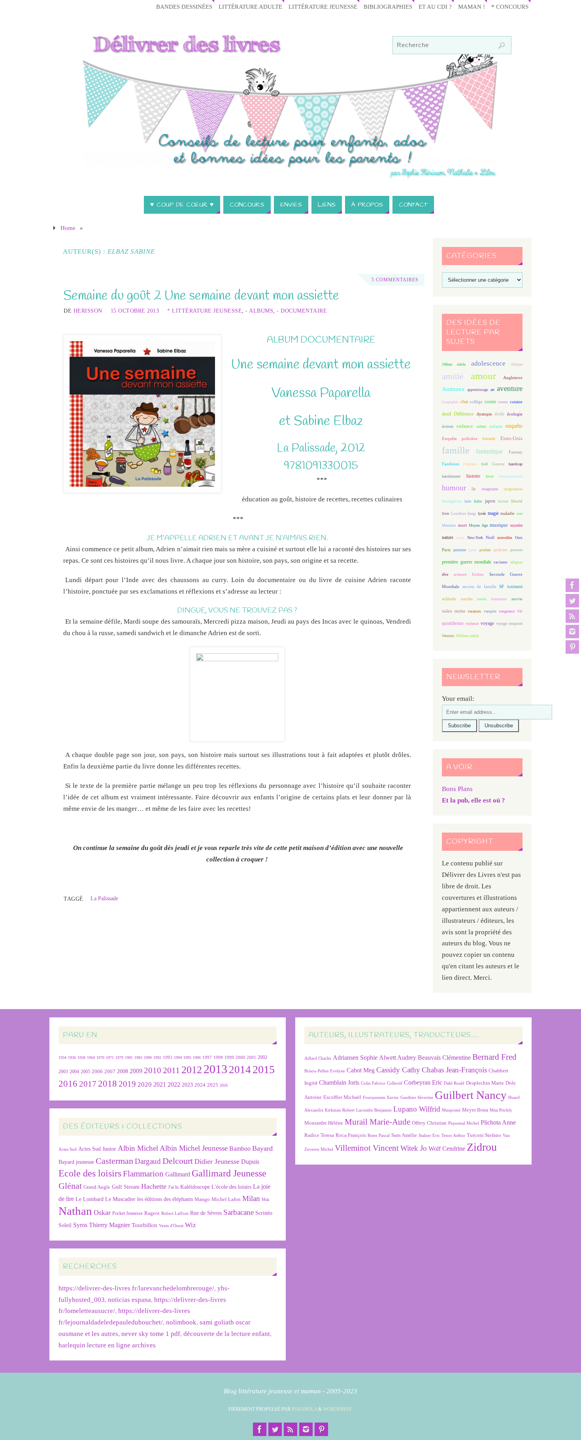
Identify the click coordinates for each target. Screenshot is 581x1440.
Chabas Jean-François (454, 1070)
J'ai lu (173, 1187)
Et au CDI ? (435, 6)
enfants (495, 426)
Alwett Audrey (397, 1057)
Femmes (470, 464)
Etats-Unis (511, 438)
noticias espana (129, 1299)
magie (493, 513)
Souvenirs (499, 599)
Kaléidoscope (195, 1187)
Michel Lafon (226, 1199)
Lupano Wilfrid (416, 1109)
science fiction (469, 574)
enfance (464, 426)
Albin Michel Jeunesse (194, 1148)
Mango (202, 1199)
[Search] (502, 45)
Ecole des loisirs (89, 1173)
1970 (100, 1057)
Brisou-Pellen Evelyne (324, 1071)
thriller (460, 611)
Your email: (458, 698)
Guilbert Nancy (471, 1095)
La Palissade (104, 898)
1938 (81, 1057)
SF (501, 586)
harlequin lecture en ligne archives (107, 1345)
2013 (215, 1069)
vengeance (507, 611)
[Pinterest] (572, 647)
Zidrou (482, 1147)
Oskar (102, 1212)
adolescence (488, 363)
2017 (87, 1084)
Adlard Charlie (317, 1058)
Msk (266, 1199)
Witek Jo (413, 1148)
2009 (136, 1071)
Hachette (153, 1186)
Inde (467, 501)
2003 (63, 1071)
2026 (224, 1085)
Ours (519, 537)
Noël (490, 537)
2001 (251, 1057)
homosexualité (511, 476)
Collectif (394, 1083)
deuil (446, 414)
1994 (178, 1057)
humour (454, 488)
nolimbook (181, 1322)
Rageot (152, 1213)
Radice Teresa (319, 1135)
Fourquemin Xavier (381, 1097)
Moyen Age (478, 525)
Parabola (304, 1409)
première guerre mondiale (466, 562)
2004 (74, 1071)
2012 (191, 1070)
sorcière (467, 599)
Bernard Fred (494, 1056)
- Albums (259, 310)
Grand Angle (96, 1187)
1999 (229, 1057)
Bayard (262, 1148)
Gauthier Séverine (416, 1097)
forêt (484, 464)
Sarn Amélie (404, 1135)
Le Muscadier (120, 1199)
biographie (450, 402)
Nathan (75, 1211)
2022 (174, 1084)
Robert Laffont (175, 1213)
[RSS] (572, 616)
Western (448, 636)
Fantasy (516, 452)
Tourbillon (144, 1225)
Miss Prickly (501, 1110)
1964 (91, 1057)
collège (476, 402)
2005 (85, 1071)
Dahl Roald (454, 1083)
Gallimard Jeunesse (229, 1173)
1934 (62, 1057)
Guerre (498, 463)
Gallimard (177, 1174)
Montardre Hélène (323, 1123)
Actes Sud (67, 1149)
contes (503, 402)
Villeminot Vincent (367, 1147)
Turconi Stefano (484, 1135)
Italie (478, 501)
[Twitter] (572, 600)
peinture (459, 550)
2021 (159, 1084)
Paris (446, 549)
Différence (463, 414)
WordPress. (338, 1409)
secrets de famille (479, 586)
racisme (500, 562)
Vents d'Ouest (171, 1225)
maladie (507, 513)
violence (472, 623)
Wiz (190, 1225)
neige (460, 537)
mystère (516, 525)
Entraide (488, 438)
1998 (218, 1057)
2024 (200, 1085)
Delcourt (177, 1161)
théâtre (447, 611)
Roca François (351, 1135)
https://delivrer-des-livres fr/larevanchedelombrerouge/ (136, 1288)
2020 (145, 1084)
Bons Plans (457, 789)
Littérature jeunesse (323, 6)
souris (482, 599)
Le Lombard (89, 1199)
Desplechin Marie (485, 1083)
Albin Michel (138, 1148)
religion (516, 562)
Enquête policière (459, 438)
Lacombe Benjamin (374, 1110)
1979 (119, 1057)
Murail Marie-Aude (377, 1121)
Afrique (517, 364)
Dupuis (250, 1161)
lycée (482, 513)
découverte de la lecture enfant (226, 1334)
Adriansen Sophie (355, 1057)
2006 (97, 1071)
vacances (474, 611)
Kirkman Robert (340, 1110)
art (492, 389)
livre (445, 513)
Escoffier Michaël (342, 1097)
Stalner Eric (429, 1135)
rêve (445, 574)
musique (499, 525)
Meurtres (449, 525)
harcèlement (451, 476)
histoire (473, 476)
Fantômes (450, 463)
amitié (453, 376)
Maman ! (471, 6)
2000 (240, 1057)
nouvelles (504, 537)
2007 (109, 1071)
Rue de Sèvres (206, 1213)
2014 (240, 1070)
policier (500, 549)
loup (472, 513)
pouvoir (516, 550)
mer (520, 513)
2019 (127, 1084)
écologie (515, 414)
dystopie (484, 414)
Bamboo (240, 1148)
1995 (187, 1057)
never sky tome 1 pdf (150, 1334)
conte (490, 401)
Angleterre (513, 377)
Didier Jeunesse (217, 1161)
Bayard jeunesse (76, 1162)
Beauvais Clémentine (444, 1057)
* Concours (509, 6)
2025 (212, 1085)
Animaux (453, 389)
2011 (171, 1070)
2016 (67, 1083)
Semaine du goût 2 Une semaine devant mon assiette (201, 296)
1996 (197, 1057)
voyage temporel (509, 623)
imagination (513, 489)
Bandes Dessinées (184, 6)
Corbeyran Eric (423, 1082)
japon (490, 501)
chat (464, 401)
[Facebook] (572, 585)
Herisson (88, 310)
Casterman (114, 1161)
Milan (251, 1198)
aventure (510, 388)
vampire (490, 611)
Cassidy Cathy (398, 1070)
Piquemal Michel (463, 1123)
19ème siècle (454, 364)
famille (456, 450)
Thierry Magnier (109, 1225)
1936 (72, 1057)
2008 (122, 1071)
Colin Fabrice (373, 1083)
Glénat (70, 1186)
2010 (152, 1070)
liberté (517, 501)
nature (447, 537)
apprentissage (477, 389)
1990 (148, 1057)
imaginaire (489, 489)
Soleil (65, 1225)
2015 (264, 1069)
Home (67, 227)
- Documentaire (302, 310)
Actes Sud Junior (97, 1149)
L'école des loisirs (231, 1187)
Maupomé (451, 1110)
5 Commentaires (395, 280)
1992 (157, 1057)
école (499, 414)
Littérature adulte (250, 6)
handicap (516, 464)
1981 (129, 1057)
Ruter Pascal (379, 1135)
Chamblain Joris (339, 1082)
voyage (487, 623)
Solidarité (515, 586)
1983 (138, 1057)
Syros (80, 1225)
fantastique (489, 451)
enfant (481, 426)
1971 (110, 1057)
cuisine (516, 402)
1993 (167, 1057)
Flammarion (143, 1173)
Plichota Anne (498, 1122)
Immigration (452, 501)
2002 (262, 1057)
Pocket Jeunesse (127, 1213)
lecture (503, 501)
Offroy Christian (429, 1123)
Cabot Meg (361, 1070)
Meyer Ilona (475, 1110)
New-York (475, 537)
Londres (458, 513)
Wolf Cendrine (446, 1148)
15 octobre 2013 (135, 310)
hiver (490, 476)
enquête (514, 426)
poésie (485, 549)
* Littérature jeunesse (204, 310)
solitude (449, 598)
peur (473, 549)
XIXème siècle (467, 636)
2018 (107, 1084)
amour (483, 375)
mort (462, 525)
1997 (207, 1057)
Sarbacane (238, 1212)
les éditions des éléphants (165, 1199)
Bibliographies (388, 6)
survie (517, 599)
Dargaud (148, 1161)
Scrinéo (263, 1213)
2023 (187, 1084)
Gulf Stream (126, 1187)
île (473, 489)
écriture (447, 426)
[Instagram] (572, 631)
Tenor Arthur (453, 1135)
